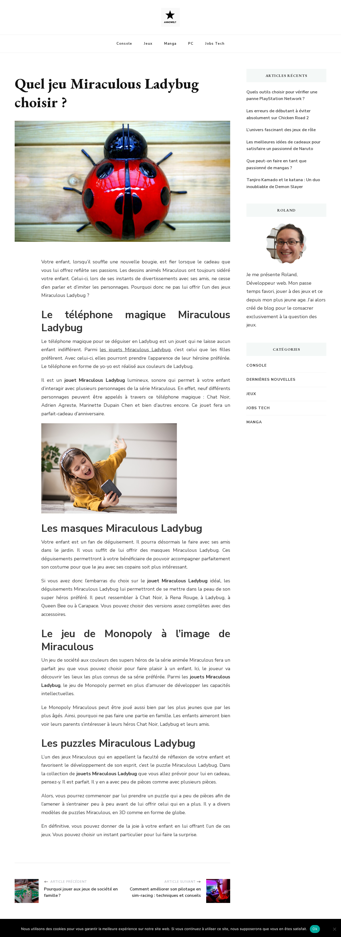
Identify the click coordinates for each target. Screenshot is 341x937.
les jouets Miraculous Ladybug (135, 349)
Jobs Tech (215, 43)
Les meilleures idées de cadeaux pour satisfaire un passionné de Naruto (283, 145)
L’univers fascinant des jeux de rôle (281, 130)
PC (190, 43)
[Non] (334, 929)
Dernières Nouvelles (270, 379)
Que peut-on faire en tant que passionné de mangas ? (276, 164)
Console (124, 43)
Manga (170, 43)
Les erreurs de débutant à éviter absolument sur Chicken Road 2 (278, 114)
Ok (314, 929)
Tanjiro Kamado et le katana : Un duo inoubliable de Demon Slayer (283, 183)
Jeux (148, 43)
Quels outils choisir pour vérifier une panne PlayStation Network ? (281, 95)
